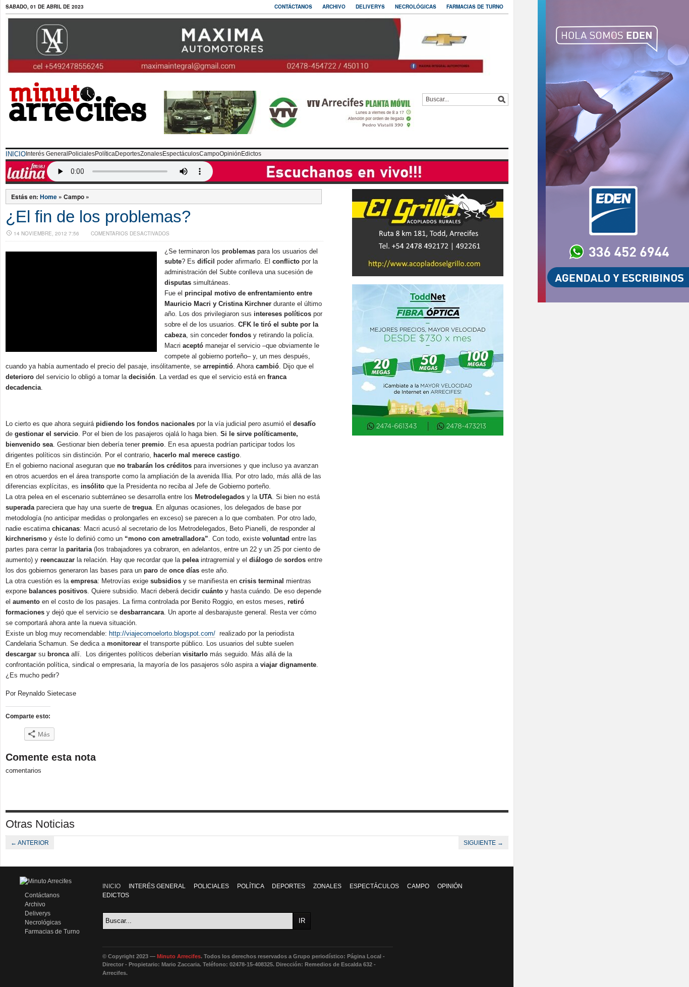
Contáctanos (293, 6)
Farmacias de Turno (474, 6)
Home (48, 196)
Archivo (334, 6)
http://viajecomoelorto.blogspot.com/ (162, 633)
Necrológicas (415, 6)
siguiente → (483, 842)
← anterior (30, 842)
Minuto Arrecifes (179, 956)
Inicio (16, 154)
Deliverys (370, 6)
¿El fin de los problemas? (98, 216)
